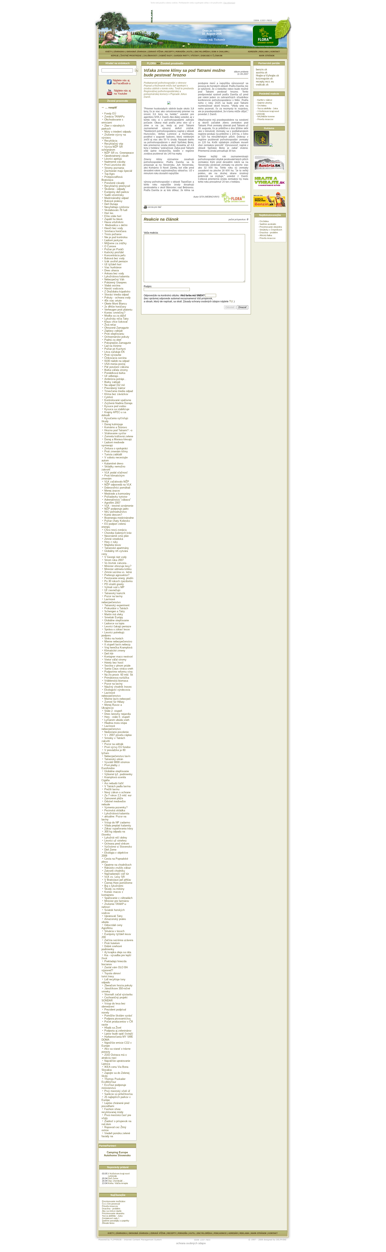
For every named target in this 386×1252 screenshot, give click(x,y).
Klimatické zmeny (114, 650)
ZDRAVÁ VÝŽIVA (155, 52)
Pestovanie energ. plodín (118, 578)
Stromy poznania (114, 167)
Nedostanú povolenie (116, 732)
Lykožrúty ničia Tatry (116, 318)
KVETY (109, 52)
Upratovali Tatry (113, 916)
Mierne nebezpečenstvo (118, 641)
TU (231, 301)
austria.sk (261, 72)
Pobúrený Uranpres (115, 282)
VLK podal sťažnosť (116, 472)
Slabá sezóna (112, 285)
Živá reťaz (110, 324)
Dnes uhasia (111, 270)
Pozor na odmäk (113, 744)
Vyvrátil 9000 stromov (117, 762)
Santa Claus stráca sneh (118, 668)
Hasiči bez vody (113, 228)
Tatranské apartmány (116, 547)
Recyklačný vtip (113, 143)
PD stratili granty (114, 584)
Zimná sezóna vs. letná (118, 572)
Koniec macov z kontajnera (112, 893)
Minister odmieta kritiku (117, 569)
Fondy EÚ (110, 113)
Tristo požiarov (113, 234)
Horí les (108, 213)
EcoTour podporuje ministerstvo (114, 1086)
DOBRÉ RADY (166, 56)
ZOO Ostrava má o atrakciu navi (114, 1056)
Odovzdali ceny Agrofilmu (112, 927)
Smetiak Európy (113, 617)
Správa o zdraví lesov (117, 629)
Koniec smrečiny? (114, 312)
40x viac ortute (113, 300)
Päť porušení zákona (116, 366)
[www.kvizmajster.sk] (261, 145)
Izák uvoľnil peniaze (116, 261)
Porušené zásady (114, 182)
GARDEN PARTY (182, 56)
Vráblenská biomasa (116, 680)
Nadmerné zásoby (114, 161)
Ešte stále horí (112, 216)
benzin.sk (261, 69)
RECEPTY (169, 52)
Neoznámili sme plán (116, 535)
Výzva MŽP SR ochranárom (112, 148)
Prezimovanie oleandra (113, 1213)
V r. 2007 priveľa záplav (118, 735)
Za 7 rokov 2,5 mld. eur (117, 795)
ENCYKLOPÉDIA (202, 52)
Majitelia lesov (112, 544)
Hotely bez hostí (113, 662)
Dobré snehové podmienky (112, 948)
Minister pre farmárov (116, 900)
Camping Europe (117, 1152)
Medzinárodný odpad (116, 198)
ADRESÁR (252, 52)
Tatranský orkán (113, 759)
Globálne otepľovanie (116, 620)
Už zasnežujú (112, 590)
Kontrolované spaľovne (117, 400)
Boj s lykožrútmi (113, 885)
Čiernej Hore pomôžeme (118, 882)
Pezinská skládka (114, 810)
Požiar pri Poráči (114, 249)
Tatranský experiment (116, 605)
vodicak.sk (262, 84)
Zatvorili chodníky (114, 870)
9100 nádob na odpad (116, 360)
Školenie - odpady (114, 188)
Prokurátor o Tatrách (116, 608)
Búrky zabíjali (112, 382)
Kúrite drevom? (113, 514)
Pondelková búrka (114, 372)
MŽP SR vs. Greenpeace (119, 152)
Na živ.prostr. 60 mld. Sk (118, 674)
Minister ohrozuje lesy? (117, 566)
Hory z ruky (111, 541)
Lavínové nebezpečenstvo (111, 601)
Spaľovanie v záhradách (118, 897)
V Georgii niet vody (115, 557)
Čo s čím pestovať (111, 1204)
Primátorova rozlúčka (116, 677)
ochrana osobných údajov (191, 1243)
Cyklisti (108, 397)
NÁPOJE (115, 56)
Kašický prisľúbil (114, 252)
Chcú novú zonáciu (115, 529)
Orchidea (261, 105)
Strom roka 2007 (114, 560)
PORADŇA (180, 52)
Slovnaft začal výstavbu (118, 994)
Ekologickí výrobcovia (117, 689)
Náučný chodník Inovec (118, 686)
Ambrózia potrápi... (115, 379)
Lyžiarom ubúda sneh (116, 719)
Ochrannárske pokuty (116, 336)
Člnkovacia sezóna (115, 357)
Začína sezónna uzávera (118, 940)
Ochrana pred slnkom (116, 843)
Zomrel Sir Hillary (114, 701)
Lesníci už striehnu (115, 840)
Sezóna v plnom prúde (117, 665)
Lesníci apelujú (113, 158)
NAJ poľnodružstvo (115, 511)
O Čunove (110, 246)
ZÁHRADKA (119, 52)
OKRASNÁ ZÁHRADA (136, 52)
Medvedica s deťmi (115, 225)
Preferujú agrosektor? (116, 575)
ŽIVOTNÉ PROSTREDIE (131, 56)
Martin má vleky (113, 614)
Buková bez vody (114, 258)
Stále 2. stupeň (113, 710)
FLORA (151, 63)
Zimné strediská (113, 538)
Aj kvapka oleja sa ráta (117, 952)
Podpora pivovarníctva (117, 1018)
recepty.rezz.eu (265, 81)
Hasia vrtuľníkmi (113, 222)
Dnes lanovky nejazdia (117, 713)
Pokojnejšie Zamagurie (117, 342)
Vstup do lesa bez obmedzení (113, 1005)
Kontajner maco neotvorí (118, 656)
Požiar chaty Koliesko (117, 520)
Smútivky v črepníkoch (271, 229)
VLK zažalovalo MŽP (116, 481)
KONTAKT (275, 52)
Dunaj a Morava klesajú (118, 439)
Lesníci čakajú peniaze (117, 626)
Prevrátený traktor (114, 388)
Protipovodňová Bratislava (112, 178)
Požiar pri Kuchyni (115, 348)
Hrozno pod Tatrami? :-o (118, 430)
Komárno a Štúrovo (115, 427)
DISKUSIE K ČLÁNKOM (211, 56)
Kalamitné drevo (113, 463)
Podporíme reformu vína (118, 671)
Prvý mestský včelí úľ (117, 1091)
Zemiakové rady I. (111, 1218)
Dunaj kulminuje (113, 424)
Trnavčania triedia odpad (118, 391)
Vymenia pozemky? (115, 807)
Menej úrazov (112, 490)
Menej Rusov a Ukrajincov (112, 706)
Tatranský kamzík (114, 593)
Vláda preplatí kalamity (117, 825)
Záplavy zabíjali (113, 330)
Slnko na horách (113, 638)
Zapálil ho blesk (113, 219)
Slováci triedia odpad (116, 294)
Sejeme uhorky (264, 103)
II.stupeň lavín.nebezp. (117, 644)
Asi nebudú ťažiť (114, 783)
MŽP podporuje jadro (116, 508)
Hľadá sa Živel (112, 1027)
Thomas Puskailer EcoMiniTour (113, 1080)
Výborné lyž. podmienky (118, 774)
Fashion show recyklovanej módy (112, 1111)
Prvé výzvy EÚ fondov (117, 747)
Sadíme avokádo (268, 224)
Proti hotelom (112, 943)
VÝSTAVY (196, 56)
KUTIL (190, 52)
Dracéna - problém (111, 1208)
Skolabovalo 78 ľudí (115, 210)
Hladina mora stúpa (115, 722)
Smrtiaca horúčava (115, 231)
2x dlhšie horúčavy (115, 306)
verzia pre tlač (154, 207)
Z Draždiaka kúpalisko (117, 291)
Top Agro (109, 173)
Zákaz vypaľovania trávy (118, 828)
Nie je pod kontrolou (115, 237)
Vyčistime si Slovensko (118, 846)
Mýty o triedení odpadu (117, 131)
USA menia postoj (114, 363)
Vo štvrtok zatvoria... (116, 563)
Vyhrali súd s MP (114, 587)
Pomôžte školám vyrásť (118, 1015)
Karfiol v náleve (264, 100)
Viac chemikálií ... (116, 1181)
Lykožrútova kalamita (116, 276)
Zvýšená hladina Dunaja (118, 403)
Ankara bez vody (114, 273)
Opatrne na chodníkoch (117, 864)
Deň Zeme (110, 849)
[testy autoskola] (271, 145)
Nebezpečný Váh (114, 279)
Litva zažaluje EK (114, 351)
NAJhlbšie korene (266, 116)
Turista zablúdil (113, 454)
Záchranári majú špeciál (118, 170)
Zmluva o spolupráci (116, 448)
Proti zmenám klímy (116, 451)
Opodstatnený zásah (116, 155)
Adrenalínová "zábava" (117, 499)
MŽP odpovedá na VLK (117, 484)
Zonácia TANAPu (114, 116)
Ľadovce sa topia (114, 623)
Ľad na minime (112, 345)
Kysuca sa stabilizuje (116, 409)
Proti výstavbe (112, 354)
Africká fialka (266, 235)
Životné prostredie (172, 63)
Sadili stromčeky (114, 194)
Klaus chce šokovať (116, 321)
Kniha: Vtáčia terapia (118, 1183)
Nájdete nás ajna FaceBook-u (121, 82)
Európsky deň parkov (116, 191)
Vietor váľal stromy (115, 659)
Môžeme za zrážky (115, 243)
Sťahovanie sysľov (115, 433)
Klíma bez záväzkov (116, 394)
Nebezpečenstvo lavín (117, 756)
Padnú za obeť (112, 339)
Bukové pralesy (113, 201)
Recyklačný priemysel (117, 185)
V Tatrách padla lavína (117, 786)
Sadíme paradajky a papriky (115, 1220)
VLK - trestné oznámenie (118, 505)
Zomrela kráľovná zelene (118, 436)
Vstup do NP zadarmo (117, 822)
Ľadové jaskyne (113, 240)
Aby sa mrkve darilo (111, 1211)
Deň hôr (108, 653)
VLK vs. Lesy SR (114, 876)
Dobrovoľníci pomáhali (117, 487)
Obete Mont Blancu (115, 303)
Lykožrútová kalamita (116, 813)
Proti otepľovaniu (114, 333)
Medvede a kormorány (117, 493)
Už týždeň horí (112, 264)
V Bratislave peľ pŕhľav (117, 879)
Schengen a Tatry (114, 611)
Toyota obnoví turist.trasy (111, 975)
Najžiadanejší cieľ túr (116, 873)
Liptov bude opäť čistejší (118, 1033)
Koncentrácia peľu (114, 255)
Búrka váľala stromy (116, 369)
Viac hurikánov (113, 267)
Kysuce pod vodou (115, 406)
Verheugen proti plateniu (118, 309)
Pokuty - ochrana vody (117, 297)
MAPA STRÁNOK (267, 56)
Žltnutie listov (108, 1223)
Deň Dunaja (111, 204)
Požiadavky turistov (115, 496)
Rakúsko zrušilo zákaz (117, 867)
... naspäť (110, 107)
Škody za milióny (114, 888)
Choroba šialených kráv (118, 532)
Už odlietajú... (112, 376)
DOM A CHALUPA (220, 52)
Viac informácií (229, 3)
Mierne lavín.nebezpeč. (117, 698)
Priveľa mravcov (110, 1206)
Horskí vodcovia (113, 288)
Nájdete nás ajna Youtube (122, 92)
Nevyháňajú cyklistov (116, 207)
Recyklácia (110, 140)
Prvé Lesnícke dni (114, 164)
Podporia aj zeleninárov (117, 1030)
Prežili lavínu (111, 789)
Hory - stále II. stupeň (117, 716)
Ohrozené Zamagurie (116, 327)
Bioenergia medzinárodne (119, 517)
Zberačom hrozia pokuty (118, 985)
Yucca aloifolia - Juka (112, 1216)
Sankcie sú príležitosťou (118, 1094)
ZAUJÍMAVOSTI (151, 56)
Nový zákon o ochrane (117, 792)
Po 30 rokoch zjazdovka (118, 581)
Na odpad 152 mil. (114, 385)
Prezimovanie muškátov (113, 1201)
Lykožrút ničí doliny (115, 837)
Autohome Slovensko (117, 1155)
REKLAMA (264, 52)
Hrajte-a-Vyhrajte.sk (267, 75)
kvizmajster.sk (264, 78)
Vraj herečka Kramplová (118, 647)
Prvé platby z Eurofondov (111, 767)
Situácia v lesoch (114, 931)
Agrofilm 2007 (112, 502)
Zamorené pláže (113, 798)
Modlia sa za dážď (115, 315)
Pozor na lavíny (113, 596)
